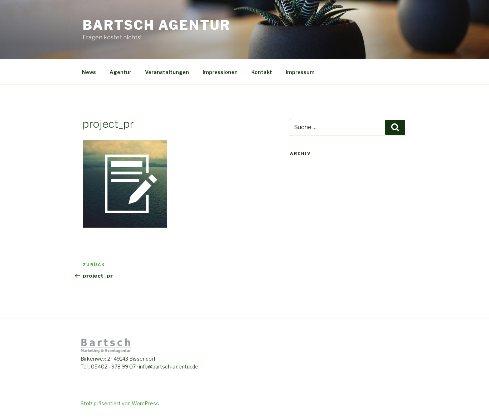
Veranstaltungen (167, 72)
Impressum (300, 72)
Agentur (120, 72)
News (89, 72)
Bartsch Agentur (157, 25)
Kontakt (261, 72)
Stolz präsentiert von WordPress (120, 403)
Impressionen (220, 72)
